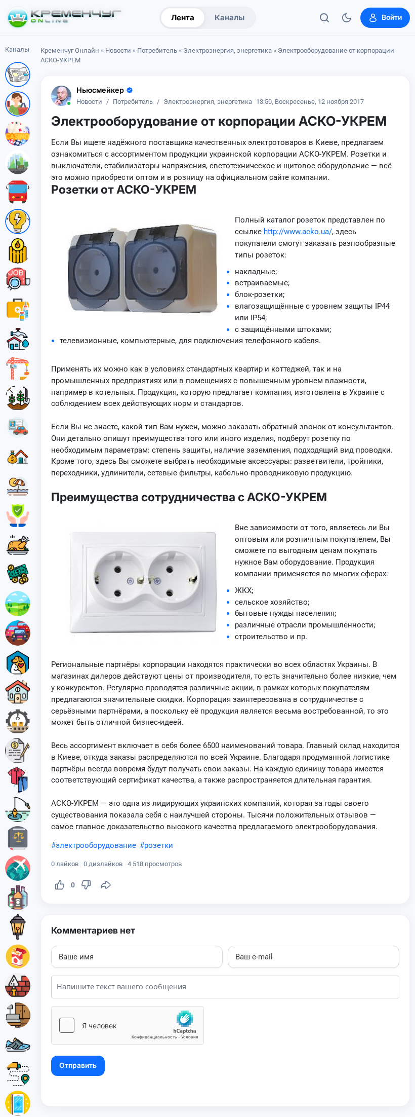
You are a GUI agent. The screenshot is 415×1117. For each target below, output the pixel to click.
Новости (118, 50)
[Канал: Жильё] (17, 691)
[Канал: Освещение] (17, 927)
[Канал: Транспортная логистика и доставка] (17, 1074)
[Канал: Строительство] (17, 368)
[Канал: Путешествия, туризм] (17, 868)
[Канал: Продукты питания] (17, 544)
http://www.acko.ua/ (298, 231)
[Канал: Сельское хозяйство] (17, 398)
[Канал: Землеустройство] (17, 603)
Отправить (78, 1065)
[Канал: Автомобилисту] (17, 427)
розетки (158, 845)
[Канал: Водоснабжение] (17, 339)
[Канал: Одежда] (17, 780)
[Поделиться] (105, 884)
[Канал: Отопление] (17, 251)
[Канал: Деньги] (17, 574)
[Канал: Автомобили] (17, 633)
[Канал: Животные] (17, 662)
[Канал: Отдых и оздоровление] (17, 486)
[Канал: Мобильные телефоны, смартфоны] (17, 1103)
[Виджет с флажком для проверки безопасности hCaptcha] (127, 1025)
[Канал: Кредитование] (17, 750)
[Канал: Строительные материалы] (17, 985)
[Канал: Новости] (17, 74)
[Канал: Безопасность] (17, 515)
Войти (392, 17)
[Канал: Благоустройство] (17, 162)
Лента (182, 17)
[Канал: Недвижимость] (17, 456)
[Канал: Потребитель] (17, 104)
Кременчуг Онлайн (69, 50)
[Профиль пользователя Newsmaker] (61, 96)
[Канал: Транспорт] (17, 192)
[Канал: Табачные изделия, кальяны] (17, 956)
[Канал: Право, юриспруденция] (17, 838)
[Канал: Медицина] (17, 309)
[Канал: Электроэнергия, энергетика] (17, 221)
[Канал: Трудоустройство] (17, 280)
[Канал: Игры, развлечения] (17, 133)
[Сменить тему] (346, 17)
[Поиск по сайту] (324, 17)
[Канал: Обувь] (17, 1044)
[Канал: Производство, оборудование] (17, 721)
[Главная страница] (64, 17)
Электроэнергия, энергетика (227, 50)
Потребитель (157, 50)
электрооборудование (96, 845)
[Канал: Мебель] (17, 1015)
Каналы (229, 17)
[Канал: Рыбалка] (17, 809)
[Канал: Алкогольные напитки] (17, 897)
